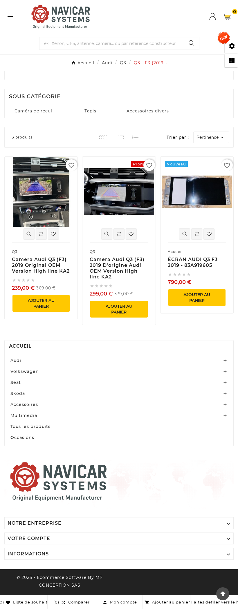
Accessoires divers (148, 111)
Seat (15, 382)
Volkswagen (24, 371)
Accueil (20, 346)
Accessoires (24, 404)
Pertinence (211, 137)
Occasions (22, 437)
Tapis (90, 111)
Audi (15, 360)
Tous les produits (30, 426)
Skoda (17, 393)
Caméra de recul (33, 111)
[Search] (191, 42)
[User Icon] (216, 16)
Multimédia (23, 415)
